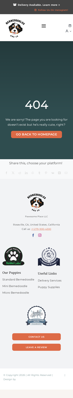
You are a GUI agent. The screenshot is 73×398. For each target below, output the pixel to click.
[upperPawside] (49, 248)
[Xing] (59, 173)
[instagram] (39, 235)
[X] (13, 173)
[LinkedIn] (26, 173)
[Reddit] (20, 173)
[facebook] (33, 235)
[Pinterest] (46, 173)
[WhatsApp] (33, 173)
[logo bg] (15, 19)
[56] (36, 306)
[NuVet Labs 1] (13, 248)
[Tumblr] (39, 173)
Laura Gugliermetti (28, 379)
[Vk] (53, 173)
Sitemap (58, 375)
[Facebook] (6, 173)
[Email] (66, 173)
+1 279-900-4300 (41, 229)
